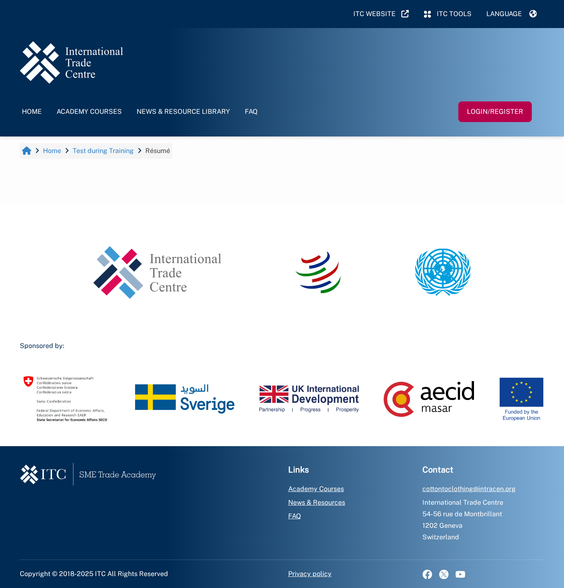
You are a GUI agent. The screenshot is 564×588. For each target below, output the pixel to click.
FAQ (251, 111)
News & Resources (316, 502)
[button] (511, 14)
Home (32, 111)
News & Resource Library (183, 111)
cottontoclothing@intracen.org (469, 489)
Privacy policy (310, 574)
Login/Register (495, 111)
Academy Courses (89, 111)
